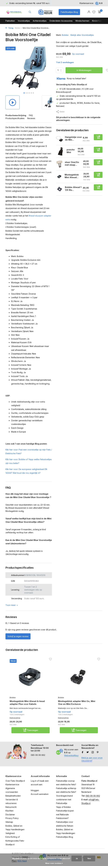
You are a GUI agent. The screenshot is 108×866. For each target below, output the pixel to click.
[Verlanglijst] (93, 12)
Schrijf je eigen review (18, 636)
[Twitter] (87, 752)
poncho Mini (71, 151)
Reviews (31, 118)
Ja (77, 858)
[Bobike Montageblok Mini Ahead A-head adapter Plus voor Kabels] (30, 677)
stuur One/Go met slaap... (72, 163)
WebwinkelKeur (71, 755)
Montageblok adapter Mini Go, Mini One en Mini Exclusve (76, 702)
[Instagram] (93, 752)
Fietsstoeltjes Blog (64, 837)
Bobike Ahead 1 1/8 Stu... (73, 188)
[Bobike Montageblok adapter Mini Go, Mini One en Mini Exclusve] (78, 677)
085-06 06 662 (93, 796)
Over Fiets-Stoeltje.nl (15, 781)
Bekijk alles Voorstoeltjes (82, 35)
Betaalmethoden (13, 796)
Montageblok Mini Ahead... (72, 176)
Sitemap (9, 822)
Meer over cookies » (54, 863)
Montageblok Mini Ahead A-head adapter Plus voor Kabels (27, 702)
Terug (10, 28)
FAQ (31, 115)
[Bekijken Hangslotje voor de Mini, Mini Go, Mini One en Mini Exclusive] (59, 139)
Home (17, 28)
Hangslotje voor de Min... (73, 138)
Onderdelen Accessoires (61, 21)
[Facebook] (82, 752)
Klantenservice (86, 3)
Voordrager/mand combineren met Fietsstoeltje (64, 799)
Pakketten (10, 21)
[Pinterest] (98, 752)
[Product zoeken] (30, 12)
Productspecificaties (14, 118)
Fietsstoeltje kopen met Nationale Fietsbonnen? (65, 814)
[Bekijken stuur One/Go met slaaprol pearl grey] (59, 164)
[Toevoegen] (98, 137)
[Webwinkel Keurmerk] (45, 12)
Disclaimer (10, 814)
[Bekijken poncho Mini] (60, 151)
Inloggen (35, 790)
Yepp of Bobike (63, 807)
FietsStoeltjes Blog (69, 12)
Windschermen (82, 21)
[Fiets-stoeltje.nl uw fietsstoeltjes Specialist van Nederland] (14, 12)
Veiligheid (10, 833)
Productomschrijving (15, 115)
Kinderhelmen (98, 21)
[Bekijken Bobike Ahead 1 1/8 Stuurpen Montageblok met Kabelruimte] (59, 189)
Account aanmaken (40, 794)
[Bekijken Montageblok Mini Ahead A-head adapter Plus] (59, 176)
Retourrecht (10, 807)
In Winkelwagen (84, 70)
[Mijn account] (88, 12)
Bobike (65, 35)
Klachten (9, 810)
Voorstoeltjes (24, 21)
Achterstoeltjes (40, 21)
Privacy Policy (12, 818)
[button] (24, 92)
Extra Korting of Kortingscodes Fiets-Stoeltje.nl (15, 841)
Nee (89, 858)
